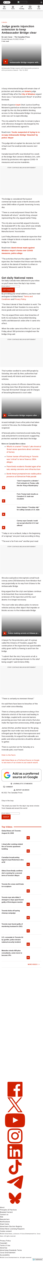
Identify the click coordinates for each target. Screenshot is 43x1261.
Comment (9, 787)
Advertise (3, 1248)
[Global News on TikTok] (15, 1174)
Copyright (3, 1243)
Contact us (4, 1215)
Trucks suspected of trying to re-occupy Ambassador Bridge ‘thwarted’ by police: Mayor (21, 135)
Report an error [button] (22, 790)
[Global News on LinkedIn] (15, 1158)
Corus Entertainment (8, 1253)
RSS (1, 1217)
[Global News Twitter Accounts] (15, 1112)
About (2, 1207)
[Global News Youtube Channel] (15, 1127)
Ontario (27, 91)
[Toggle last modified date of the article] (25, 39)
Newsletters (5, 1219)
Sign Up (6, 817)
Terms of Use (5, 1245)
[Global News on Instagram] (15, 1143)
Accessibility (5, 1255)
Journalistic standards (22, 783)
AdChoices (39, 1259)
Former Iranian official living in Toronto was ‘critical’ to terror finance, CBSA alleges (22, 459)
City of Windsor (28, 94)
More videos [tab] (21, 444)
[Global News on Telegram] (15, 1189)
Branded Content (6, 1212)
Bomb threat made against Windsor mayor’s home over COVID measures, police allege (18, 250)
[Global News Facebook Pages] (15, 1096)
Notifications (5, 1222)
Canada (4, 22)
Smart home (4, 1224)
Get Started (8, 290)
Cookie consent (6, 1231)
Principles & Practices (8, 1210)
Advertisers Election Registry (11, 1226)
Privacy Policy (20, 299)
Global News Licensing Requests (12, 1229)
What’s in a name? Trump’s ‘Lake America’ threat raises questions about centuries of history (24, 449)
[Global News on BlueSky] (15, 1205)
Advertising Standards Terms (11, 1250)
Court (17, 105)
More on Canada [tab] (8, 444)
